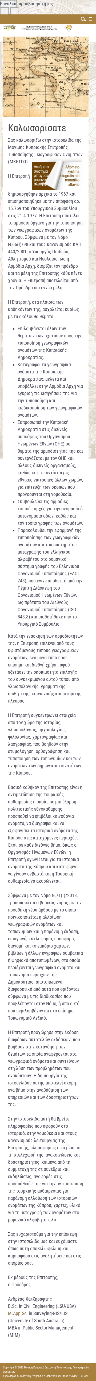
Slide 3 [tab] (28, 108)
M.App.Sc (17, 1313)
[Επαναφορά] (4, 11)
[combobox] (82, 18)
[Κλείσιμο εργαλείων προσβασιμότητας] (14, 11)
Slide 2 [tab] (22, 108)
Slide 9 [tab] (63, 108)
